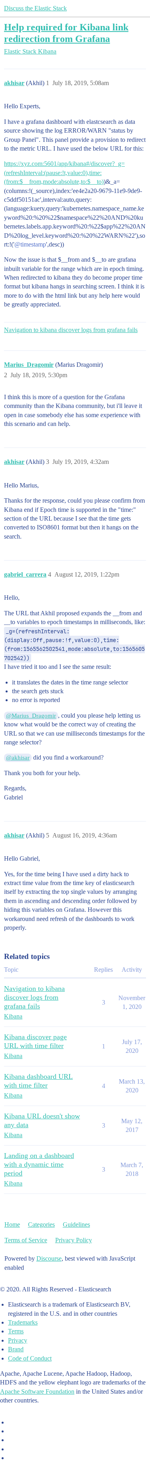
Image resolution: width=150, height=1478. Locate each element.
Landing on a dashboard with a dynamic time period (39, 1164)
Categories (41, 1224)
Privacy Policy (73, 1240)
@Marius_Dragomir (31, 715)
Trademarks (23, 1322)
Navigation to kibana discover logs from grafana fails (71, 329)
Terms (16, 1331)
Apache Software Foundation (37, 1391)
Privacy (17, 1340)
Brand (16, 1349)
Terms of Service (25, 1240)
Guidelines (76, 1224)
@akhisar (18, 757)
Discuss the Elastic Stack (35, 8)
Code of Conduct (30, 1358)
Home (12, 1224)
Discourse (49, 1258)
